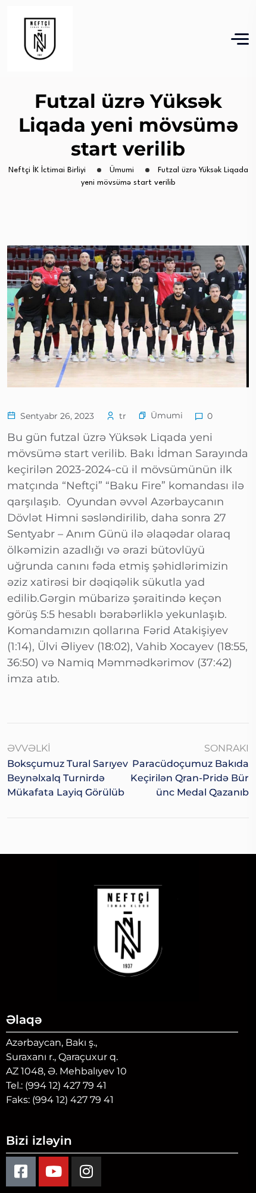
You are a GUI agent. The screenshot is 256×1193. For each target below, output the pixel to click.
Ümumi (167, 415)
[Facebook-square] (21, 1171)
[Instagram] (86, 1171)
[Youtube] (53, 1171)
